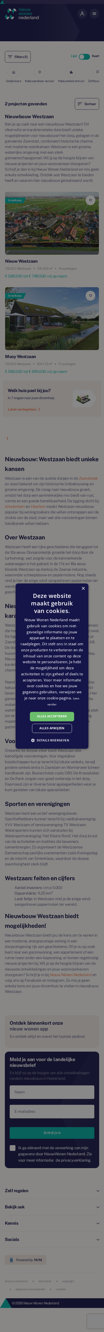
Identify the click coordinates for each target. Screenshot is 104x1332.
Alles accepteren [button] (52, 716)
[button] (52, 740)
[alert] (52, 666)
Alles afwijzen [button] (52, 728)
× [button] (83, 588)
